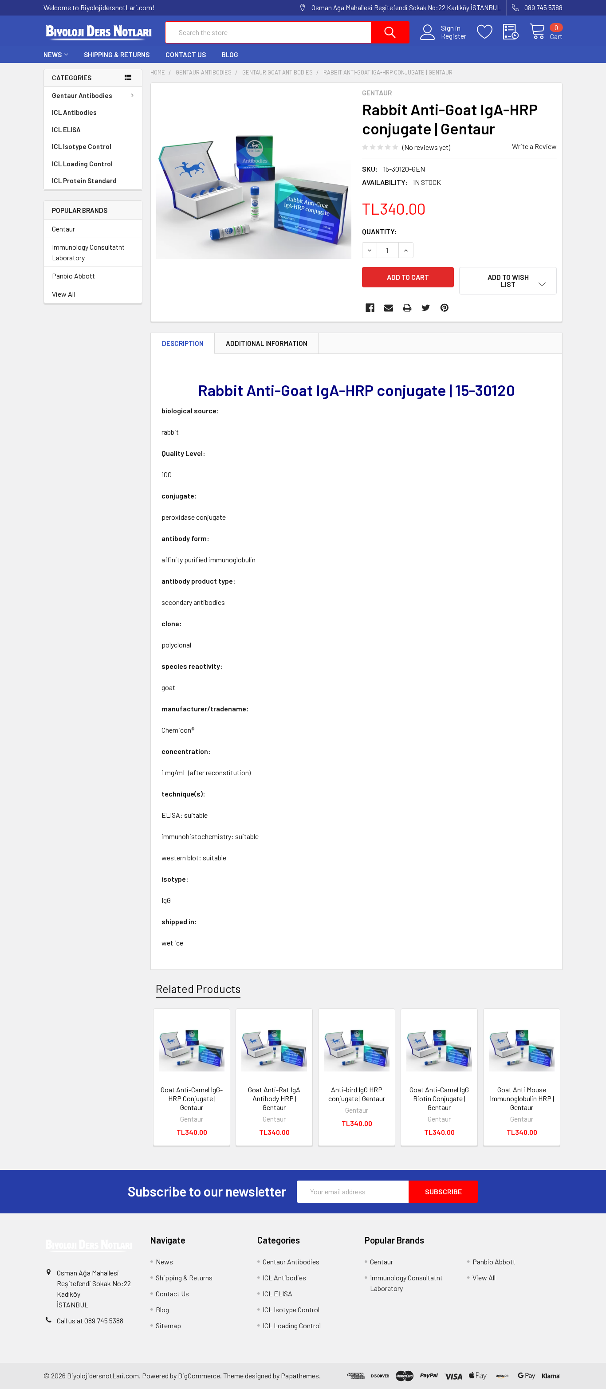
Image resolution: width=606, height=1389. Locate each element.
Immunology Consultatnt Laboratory (88, 252)
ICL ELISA (66, 129)
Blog (230, 55)
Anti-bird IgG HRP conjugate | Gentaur (356, 1094)
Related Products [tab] (198, 988)
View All (63, 294)
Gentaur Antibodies (82, 95)
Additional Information (266, 343)
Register (453, 36)
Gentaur (63, 228)
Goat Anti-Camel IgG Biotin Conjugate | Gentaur (439, 1098)
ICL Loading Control (82, 164)
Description (183, 343)
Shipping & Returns (117, 55)
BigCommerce (199, 1375)
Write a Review (534, 146)
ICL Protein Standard (84, 180)
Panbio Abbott (73, 275)
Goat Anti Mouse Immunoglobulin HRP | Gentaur (522, 1098)
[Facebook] (370, 308)
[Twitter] (426, 308)
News (52, 55)
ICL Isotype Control (81, 146)
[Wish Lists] (490, 31)
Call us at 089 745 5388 (90, 1320)
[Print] (407, 308)
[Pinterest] (445, 308)
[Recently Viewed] (516, 31)
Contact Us (185, 55)
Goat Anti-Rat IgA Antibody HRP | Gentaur (274, 1098)
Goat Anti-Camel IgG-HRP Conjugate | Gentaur (192, 1098)
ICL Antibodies (74, 112)
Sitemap (168, 1325)
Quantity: (379, 231)
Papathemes (300, 1375)
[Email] (389, 308)
